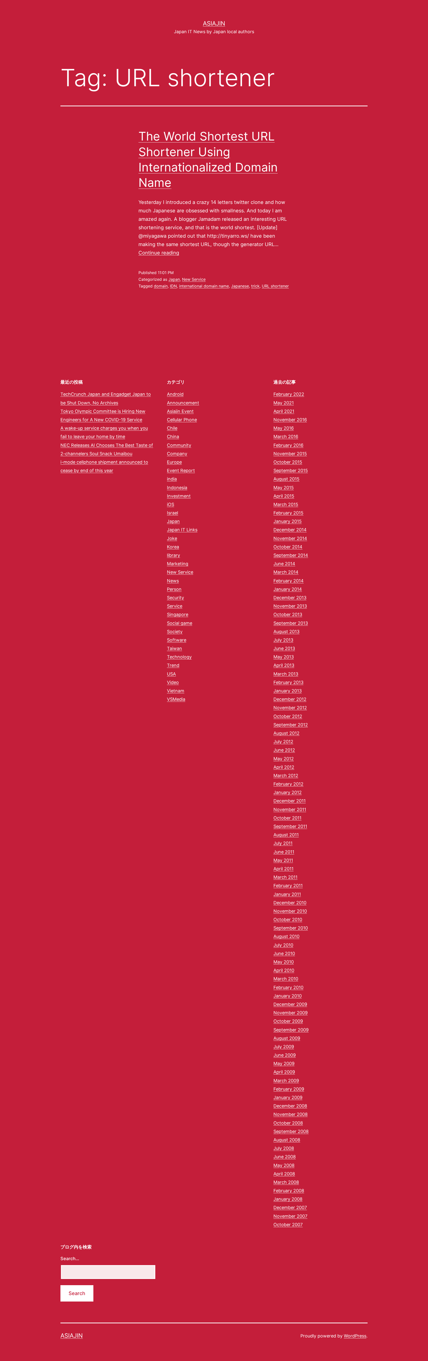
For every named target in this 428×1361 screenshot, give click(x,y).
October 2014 (287, 546)
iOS (170, 504)
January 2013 (287, 690)
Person (174, 589)
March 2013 (285, 674)
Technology (179, 656)
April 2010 (283, 970)
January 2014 (287, 589)
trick (255, 286)
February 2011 (288, 885)
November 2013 (290, 606)
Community (179, 445)
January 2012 (287, 792)
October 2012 (287, 716)
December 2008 (290, 1105)
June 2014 (284, 563)
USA (171, 674)
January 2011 (287, 894)
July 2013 (283, 640)
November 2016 (290, 419)
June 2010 (284, 953)
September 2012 (290, 724)
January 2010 (287, 995)
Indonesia (177, 487)
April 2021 (283, 411)
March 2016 (285, 436)
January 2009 (287, 1097)
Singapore (177, 614)
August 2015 (286, 479)
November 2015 (290, 453)
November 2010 (290, 911)
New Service (194, 279)
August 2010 (286, 936)
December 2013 (289, 597)
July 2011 (283, 843)
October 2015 (287, 462)
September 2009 (291, 1029)
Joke (172, 538)
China (173, 436)
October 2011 (287, 818)
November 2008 (290, 1114)
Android (175, 394)
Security (175, 597)
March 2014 (285, 572)
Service (174, 606)
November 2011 (289, 809)
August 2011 (286, 834)
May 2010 (283, 961)
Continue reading (158, 253)
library (173, 555)
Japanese (240, 286)
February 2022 (288, 394)
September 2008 (291, 1131)
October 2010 (287, 919)
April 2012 (283, 767)
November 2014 (290, 538)
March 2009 (286, 1080)
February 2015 (288, 512)
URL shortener (275, 286)
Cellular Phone (182, 419)
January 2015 (287, 521)
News (173, 580)
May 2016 (283, 428)
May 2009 (283, 1063)
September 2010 (290, 928)
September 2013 (290, 623)
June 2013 (284, 648)
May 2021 (283, 402)
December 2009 (290, 1004)
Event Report (181, 470)
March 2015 (285, 504)
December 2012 (289, 699)
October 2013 (287, 614)
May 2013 (283, 656)
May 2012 (283, 758)
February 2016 (288, 445)
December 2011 (289, 800)
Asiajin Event (180, 411)
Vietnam (175, 690)
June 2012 (284, 750)
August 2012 (286, 733)
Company (177, 453)
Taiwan (174, 648)
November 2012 (290, 707)
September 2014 (290, 555)
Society (175, 631)
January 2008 (287, 1199)
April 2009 (284, 1072)
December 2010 (289, 902)
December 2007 (290, 1207)
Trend (173, 665)
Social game (179, 623)
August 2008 (286, 1139)
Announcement (183, 402)
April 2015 (283, 496)
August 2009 (286, 1038)
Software (176, 640)
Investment (179, 496)
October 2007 (288, 1224)
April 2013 (283, 665)
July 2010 (283, 945)
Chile (172, 428)
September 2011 (290, 826)
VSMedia (176, 699)
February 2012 (288, 784)
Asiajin (214, 23)
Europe (174, 462)
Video (173, 682)
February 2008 (288, 1190)
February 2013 (288, 682)
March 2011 (285, 877)
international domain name (204, 286)
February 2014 (288, 580)
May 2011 (283, 860)
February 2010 (288, 987)
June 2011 (283, 851)
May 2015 (283, 487)
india (172, 479)
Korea (173, 546)
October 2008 (288, 1123)
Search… (69, 1258)
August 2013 (286, 631)
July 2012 (283, 741)
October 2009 (288, 1021)
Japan (174, 279)
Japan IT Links (182, 529)
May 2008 (283, 1165)
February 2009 (288, 1089)
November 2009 (290, 1012)
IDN (173, 286)
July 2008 (283, 1148)
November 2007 (290, 1216)
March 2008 (286, 1182)
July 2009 (283, 1046)
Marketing (177, 563)
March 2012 (285, 775)
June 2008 (284, 1156)
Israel (172, 512)
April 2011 (283, 868)
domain (161, 286)
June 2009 (284, 1055)
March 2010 (285, 978)
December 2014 (290, 529)
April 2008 (284, 1173)
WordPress (355, 1335)
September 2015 (290, 470)
